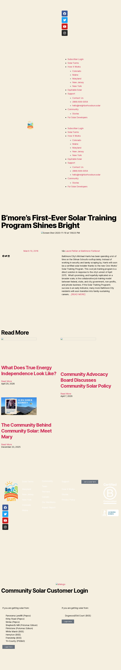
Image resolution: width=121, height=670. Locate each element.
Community (73, 109)
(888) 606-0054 (80, 102)
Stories (75, 113)
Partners (46, 491)
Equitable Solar (75, 90)
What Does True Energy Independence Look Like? (28, 370)
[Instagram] (65, 33)
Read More (6, 381)
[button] (91, 125)
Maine (75, 75)
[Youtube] (65, 26)
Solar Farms (73, 63)
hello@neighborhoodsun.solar (86, 105)
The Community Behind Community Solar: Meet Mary (26, 431)
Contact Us (77, 98)
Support (71, 93)
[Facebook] (65, 13)
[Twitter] (65, 20)
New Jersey (78, 82)
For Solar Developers (77, 117)
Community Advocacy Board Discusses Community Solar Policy (85, 380)
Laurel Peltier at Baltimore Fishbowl (82, 251)
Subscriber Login (76, 59)
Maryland (76, 78)
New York (77, 86)
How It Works (74, 66)
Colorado (76, 71)
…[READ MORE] (77, 294)
